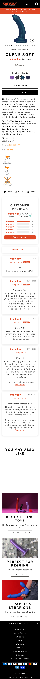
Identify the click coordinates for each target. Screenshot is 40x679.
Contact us (20, 629)
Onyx (17, 77)
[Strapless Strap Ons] (20, 590)
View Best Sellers (20, 532)
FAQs (20, 640)
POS (9, 677)
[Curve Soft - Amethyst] (5, 481)
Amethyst (12, 77)
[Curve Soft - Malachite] (10, 481)
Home (13, 50)
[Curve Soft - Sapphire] (12, 481)
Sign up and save (19, 623)
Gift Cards (20, 648)
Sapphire (28, 77)
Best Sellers (22, 50)
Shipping (20, 637)
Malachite (22, 77)
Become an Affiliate (20, 659)
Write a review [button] (20, 237)
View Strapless (20, 617)
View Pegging (20, 574)
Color (20, 73)
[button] (15, 59)
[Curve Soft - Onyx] (7, 481)
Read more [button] (20, 385)
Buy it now (20, 92)
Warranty (20, 644)
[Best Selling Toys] (20, 503)
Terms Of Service (20, 651)
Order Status (20, 633)
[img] (15, 259)
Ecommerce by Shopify (23, 677)
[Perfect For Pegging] (20, 548)
